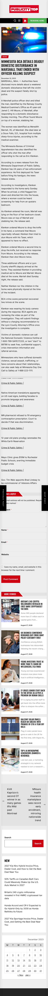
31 (41, 971)
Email (4, 542)
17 (41, 960)
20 (18, 965)
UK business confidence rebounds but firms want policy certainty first (32, 635)
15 (29, 960)
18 (7, 965)
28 (24, 971)
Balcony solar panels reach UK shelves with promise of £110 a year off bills (32, 723)
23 (35, 965)
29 (29, 971)
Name (4, 530)
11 (7, 960)
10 (41, 955)
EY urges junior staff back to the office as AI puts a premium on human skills (33, 693)
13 (18, 960)
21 (24, 965)
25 (7, 971)
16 (35, 960)
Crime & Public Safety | (12, 383)
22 (29, 965)
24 (40, 965)
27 (18, 971)
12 (13, 960)
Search (7, 837)
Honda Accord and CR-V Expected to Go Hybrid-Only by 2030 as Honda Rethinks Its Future (22, 908)
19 (13, 965)
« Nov (20, 975)
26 (13, 971)
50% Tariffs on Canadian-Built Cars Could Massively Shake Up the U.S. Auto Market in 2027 (21, 882)
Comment (6, 509)
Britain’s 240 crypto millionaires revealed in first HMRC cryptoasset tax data (31, 605)
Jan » (27, 975)
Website (5, 554)
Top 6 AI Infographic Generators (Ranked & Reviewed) (30, 753)
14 (24, 960)
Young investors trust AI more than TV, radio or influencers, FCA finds (32, 664)
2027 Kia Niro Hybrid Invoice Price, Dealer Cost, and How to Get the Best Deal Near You (22, 868)
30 (35, 971)
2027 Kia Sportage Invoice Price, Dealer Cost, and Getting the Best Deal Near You (23, 921)
